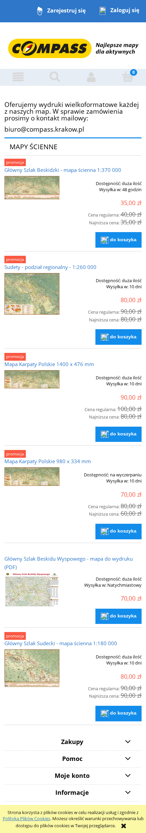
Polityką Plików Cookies (26, 818)
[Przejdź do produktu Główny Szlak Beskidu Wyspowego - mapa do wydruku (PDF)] (31, 589)
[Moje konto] (91, 77)
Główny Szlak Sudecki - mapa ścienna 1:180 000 (60, 643)
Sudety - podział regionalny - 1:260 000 (50, 267)
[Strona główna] (73, 45)
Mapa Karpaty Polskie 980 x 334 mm (47, 461)
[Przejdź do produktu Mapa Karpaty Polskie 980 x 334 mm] (31, 476)
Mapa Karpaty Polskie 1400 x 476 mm (49, 364)
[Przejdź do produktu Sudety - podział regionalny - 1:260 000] (31, 294)
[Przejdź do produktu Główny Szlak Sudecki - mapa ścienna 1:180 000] (31, 668)
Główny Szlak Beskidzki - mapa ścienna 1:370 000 (62, 169)
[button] (18, 77)
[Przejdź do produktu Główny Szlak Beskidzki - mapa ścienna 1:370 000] (31, 188)
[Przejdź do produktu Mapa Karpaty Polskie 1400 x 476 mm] (31, 379)
